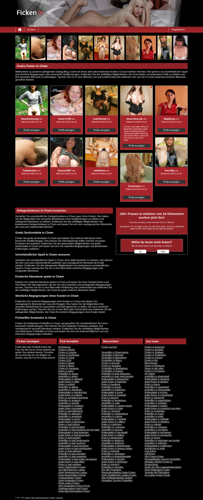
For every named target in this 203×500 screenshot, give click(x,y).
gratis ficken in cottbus (113, 422)
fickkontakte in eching (156, 392)
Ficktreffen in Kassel (112, 371)
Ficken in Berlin (66, 349)
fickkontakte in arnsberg (70, 406)
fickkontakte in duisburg (157, 379)
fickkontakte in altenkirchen (72, 392)
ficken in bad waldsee (69, 464)
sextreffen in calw (111, 403)
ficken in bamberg (111, 384)
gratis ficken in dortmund (114, 462)
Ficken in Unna (66, 357)
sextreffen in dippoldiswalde (116, 456)
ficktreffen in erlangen (156, 427)
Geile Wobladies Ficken (157, 470)
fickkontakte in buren (112, 392)
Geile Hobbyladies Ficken (72, 467)
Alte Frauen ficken (154, 456)
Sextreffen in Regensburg (115, 352)
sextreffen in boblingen (113, 389)
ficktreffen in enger (154, 414)
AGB (32, 498)
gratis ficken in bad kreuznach (74, 435)
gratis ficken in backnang (71, 422)
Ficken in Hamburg (68, 368)
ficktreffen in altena (68, 387)
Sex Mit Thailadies (111, 470)
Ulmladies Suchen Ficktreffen (117, 480)
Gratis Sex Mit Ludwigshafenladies (163, 467)
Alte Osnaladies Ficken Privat (74, 486)
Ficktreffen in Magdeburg (115, 368)
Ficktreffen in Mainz (112, 360)
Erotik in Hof (151, 360)
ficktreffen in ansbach (69, 400)
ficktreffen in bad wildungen (116, 373)
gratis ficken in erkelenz (157, 422)
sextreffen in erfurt (154, 416)
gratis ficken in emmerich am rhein (163, 408)
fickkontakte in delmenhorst (116, 446)
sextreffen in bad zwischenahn (117, 376)
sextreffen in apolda (68, 403)
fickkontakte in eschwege (158, 432)
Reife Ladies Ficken (69, 483)
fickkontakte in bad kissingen (73, 432)
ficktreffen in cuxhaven (113, 427)
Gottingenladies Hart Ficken (73, 488)
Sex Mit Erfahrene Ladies (71, 470)
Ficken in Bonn (66, 365)
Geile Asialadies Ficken (70, 480)
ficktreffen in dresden (112, 467)
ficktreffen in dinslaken (113, 454)
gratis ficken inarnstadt (70, 408)
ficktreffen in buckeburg (114, 400)
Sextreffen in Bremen (113, 355)
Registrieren (178, 29)
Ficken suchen (109, 347)
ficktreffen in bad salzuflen (72, 454)
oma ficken (150, 451)
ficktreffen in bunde (111, 387)
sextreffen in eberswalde (157, 389)
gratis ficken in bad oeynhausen (75, 448)
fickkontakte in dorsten (113, 459)
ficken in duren (152, 384)
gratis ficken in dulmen (156, 381)
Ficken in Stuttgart (154, 352)
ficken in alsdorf (66, 384)
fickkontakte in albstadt (70, 379)
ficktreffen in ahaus (68, 373)
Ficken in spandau (111, 365)
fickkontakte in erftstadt (157, 419)
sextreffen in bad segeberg (72, 456)
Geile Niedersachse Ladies (72, 472)
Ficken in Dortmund (68, 355)
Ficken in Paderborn (155, 355)
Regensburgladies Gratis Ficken (119, 472)
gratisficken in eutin (155, 448)
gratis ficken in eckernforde (159, 395)
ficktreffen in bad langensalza (73, 440)
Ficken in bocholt (110, 363)
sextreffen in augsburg (70, 416)
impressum (59, 498)
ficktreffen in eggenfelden (158, 400)
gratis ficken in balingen (114, 381)
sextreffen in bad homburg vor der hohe (79, 430)
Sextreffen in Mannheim (114, 357)
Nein (163, 251)
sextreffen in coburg (112, 416)
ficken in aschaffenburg (70, 411)
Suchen (31, 29)
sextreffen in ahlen (68, 376)
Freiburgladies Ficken (69, 478)
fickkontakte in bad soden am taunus (77, 459)
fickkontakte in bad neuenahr (73, 446)
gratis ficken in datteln (113, 435)
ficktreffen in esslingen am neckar (162, 440)
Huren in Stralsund (154, 365)
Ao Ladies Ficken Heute (157, 475)
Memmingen (151, 363)
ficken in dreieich (110, 464)
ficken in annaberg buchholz (73, 398)
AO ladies (150, 373)
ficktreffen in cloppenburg (115, 414)
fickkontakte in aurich (69, 419)
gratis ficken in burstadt (114, 395)
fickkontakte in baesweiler (115, 379)
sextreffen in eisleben (156, 403)
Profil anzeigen (32, 130)
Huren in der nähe (154, 368)
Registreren (64, 347)
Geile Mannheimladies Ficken (74, 491)
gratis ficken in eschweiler (158, 435)
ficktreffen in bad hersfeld (71, 427)
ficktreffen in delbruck (113, 440)
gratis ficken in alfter (68, 381)
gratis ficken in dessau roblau (117, 448)
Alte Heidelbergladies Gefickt (117, 478)
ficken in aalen (66, 371)
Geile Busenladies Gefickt (72, 475)
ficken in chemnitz (111, 411)
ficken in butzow (110, 398)
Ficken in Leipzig (67, 352)
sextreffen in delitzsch (113, 443)
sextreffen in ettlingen (156, 443)
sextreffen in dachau (112, 430)
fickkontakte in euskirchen (158, 446)
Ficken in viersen (154, 357)
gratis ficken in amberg (70, 395)
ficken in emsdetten (155, 411)
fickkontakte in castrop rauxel (117, 406)
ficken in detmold (110, 451)
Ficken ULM (64, 360)
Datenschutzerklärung (42, 498)
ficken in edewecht (154, 398)
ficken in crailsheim (112, 424)
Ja (140, 251)
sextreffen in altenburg (70, 389)
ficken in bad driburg (69, 424)
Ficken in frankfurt (154, 349)
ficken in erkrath (153, 424)
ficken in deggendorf (112, 438)
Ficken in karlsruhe (155, 347)
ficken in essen (152, 438)
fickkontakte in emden (156, 406)
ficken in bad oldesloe (69, 451)
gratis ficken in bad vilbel (71, 462)
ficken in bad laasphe (69, 438)
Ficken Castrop (66, 363)
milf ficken (150, 454)
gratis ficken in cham (112, 408)
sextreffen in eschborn (156, 430)
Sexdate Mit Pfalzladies (157, 472)
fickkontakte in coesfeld (114, 419)
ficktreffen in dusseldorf (157, 387)
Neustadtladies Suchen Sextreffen (163, 459)
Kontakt (52, 498)
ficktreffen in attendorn (70, 414)
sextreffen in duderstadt (157, 376)
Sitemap (27, 498)
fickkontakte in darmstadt (115, 432)
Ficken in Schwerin (155, 371)
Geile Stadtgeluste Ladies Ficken (119, 475)
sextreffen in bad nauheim (72, 443)
